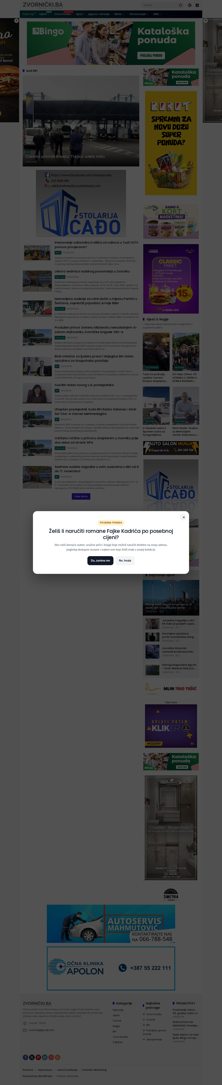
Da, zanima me (100, 560)
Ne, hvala (125, 560)
